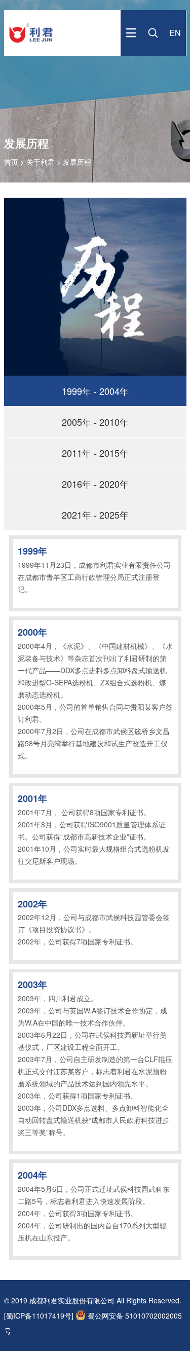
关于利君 (40, 162)
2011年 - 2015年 (95, 452)
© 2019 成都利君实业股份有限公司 (59, 1300)
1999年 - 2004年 (95, 390)
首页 (12, 162)
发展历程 (77, 162)
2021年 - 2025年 (95, 514)
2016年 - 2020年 (95, 483)
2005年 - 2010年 (95, 421)
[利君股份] (31, 42)
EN (175, 33)
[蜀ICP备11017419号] (38, 1315)
